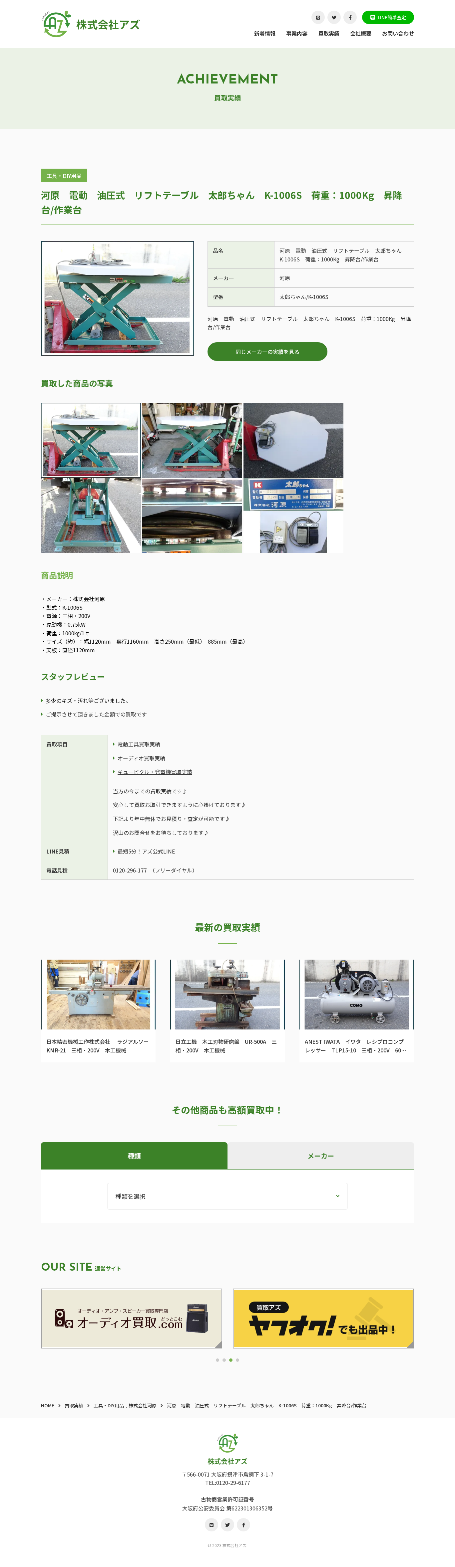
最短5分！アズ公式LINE (146, 851)
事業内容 (296, 33)
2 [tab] (224, 1360)
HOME (47, 1405)
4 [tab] (237, 1360)
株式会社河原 (143, 1405)
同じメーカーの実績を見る (267, 352)
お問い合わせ (398, 33)
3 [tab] (230, 1360)
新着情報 (264, 33)
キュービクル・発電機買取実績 (155, 772)
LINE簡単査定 (392, 17)
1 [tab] (217, 1360)
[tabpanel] (131, 1318)
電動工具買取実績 (139, 744)
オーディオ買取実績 (141, 758)
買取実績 (328, 33)
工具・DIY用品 (64, 176)
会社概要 (360, 33)
